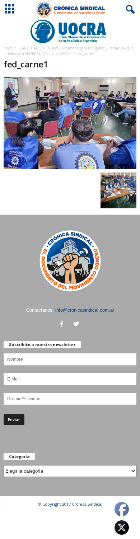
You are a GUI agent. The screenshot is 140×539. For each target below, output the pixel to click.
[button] (129, 10)
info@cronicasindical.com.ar (84, 310)
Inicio (8, 48)
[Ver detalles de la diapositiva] (70, 31)
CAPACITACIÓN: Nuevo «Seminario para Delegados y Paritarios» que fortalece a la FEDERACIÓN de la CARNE (69, 51)
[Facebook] (63, 324)
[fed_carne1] (70, 123)
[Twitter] (77, 324)
